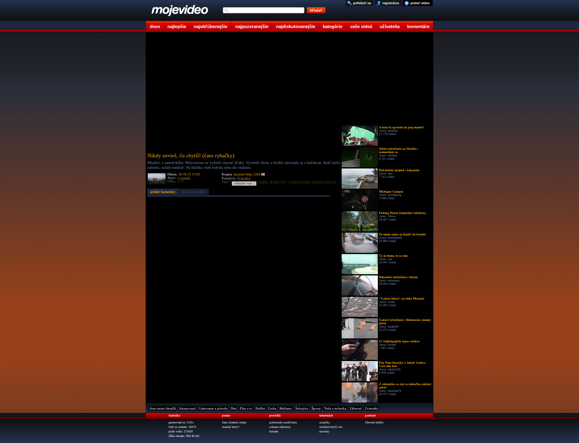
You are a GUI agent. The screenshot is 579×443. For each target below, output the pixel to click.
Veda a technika (335, 408)
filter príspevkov (194, 191)
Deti (233, 408)
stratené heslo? (230, 427)
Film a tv (246, 408)
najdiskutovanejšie (295, 26)
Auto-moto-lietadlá (162, 408)
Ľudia (272, 408)
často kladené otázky (234, 422)
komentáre (418, 26)
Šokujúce (301, 408)
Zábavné (356, 408)
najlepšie (176, 26)
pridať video (420, 3)
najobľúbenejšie (210, 26)
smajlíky (324, 422)
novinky (324, 431)
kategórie (332, 26)
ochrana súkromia (279, 427)
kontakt (273, 431)
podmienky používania (283, 422)
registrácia (390, 3)
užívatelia (390, 26)
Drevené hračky (374, 422)
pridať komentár (162, 191)
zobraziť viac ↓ (244, 183)
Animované (187, 408)
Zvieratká (371, 408)
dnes (155, 26)
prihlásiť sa (362, 3)
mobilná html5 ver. (331, 427)
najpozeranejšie (251, 26)
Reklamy (286, 408)
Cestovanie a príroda (213, 408)
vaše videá (361, 26)
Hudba (260, 408)
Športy (316, 408)
